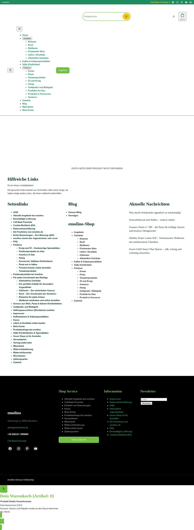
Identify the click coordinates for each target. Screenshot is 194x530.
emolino (14, 413)
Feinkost (17, 245)
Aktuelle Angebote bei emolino (28, 215)
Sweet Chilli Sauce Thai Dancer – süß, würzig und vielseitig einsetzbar (155, 251)
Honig (22, 258)
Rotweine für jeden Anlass (32, 297)
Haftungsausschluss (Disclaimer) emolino (34, 310)
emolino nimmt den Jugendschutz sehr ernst (35, 238)
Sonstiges (73, 215)
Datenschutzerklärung (24, 228)
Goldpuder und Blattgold (25, 307)
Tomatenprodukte (27, 271)
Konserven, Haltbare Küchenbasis (36, 261)
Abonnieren (146, 403)
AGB (15, 212)
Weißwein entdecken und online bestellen (39, 300)
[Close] (3, 489)
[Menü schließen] (19, 29)
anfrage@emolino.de (18, 427)
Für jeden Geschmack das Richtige (30, 277)
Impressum (18, 313)
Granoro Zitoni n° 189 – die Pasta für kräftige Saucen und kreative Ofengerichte (156, 229)
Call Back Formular (159, 2)
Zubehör (17, 362)
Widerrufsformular (22, 352)
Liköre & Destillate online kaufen (29, 323)
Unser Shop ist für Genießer (27, 336)
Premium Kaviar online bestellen (35, 267)
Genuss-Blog (74, 212)
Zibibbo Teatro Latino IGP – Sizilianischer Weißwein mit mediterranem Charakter (156, 240)
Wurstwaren (19, 356)
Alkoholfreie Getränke (30, 280)
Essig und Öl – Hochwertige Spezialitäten (39, 248)
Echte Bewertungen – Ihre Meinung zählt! (33, 235)
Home (25, 35)
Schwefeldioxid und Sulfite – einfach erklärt (152, 219)
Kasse (16, 320)
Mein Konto (19, 326)
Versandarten (19, 339)
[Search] (126, 16)
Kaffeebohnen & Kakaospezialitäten (31, 316)
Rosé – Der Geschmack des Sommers (37, 294)
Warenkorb (18, 346)
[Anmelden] (173, 16)
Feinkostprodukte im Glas (31, 251)
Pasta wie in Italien (28, 264)
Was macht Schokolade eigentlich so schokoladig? (155, 212)
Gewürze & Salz (27, 254)
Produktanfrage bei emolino (27, 329)
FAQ (15, 241)
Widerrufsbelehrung (23, 349)
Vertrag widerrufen (22, 342)
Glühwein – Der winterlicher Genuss (37, 290)
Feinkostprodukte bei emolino (28, 274)
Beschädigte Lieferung (24, 219)
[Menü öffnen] (10, 70)
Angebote (62, 70)
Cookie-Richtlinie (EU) (24, 225)
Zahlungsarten (20, 359)
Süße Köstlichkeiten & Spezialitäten (31, 333)
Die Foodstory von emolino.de (28, 232)
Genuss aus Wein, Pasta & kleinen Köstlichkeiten (37, 303)
